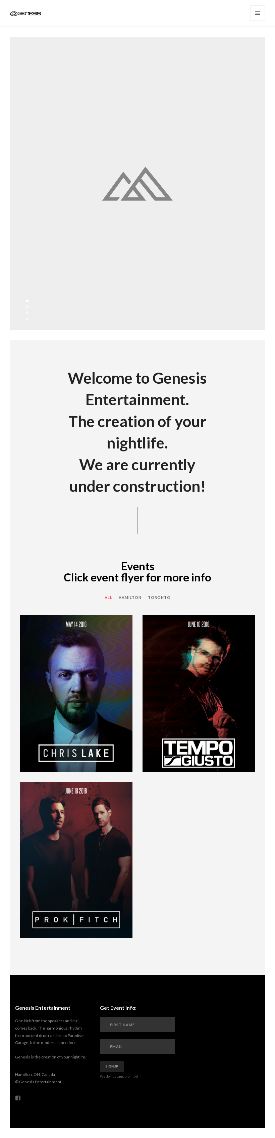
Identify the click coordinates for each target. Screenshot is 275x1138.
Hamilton (130, 597)
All (108, 597)
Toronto (159, 597)
